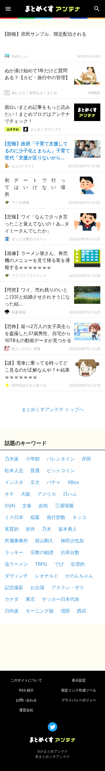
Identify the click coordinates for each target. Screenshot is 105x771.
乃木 (46, 529)
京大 (35, 482)
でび (59, 564)
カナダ (12, 599)
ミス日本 (14, 517)
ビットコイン (61, 470)
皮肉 (43, 505)
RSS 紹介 (26, 690)
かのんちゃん (79, 576)
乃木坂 (12, 459)
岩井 (30, 529)
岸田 (86, 459)
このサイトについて (26, 680)
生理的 (78, 564)
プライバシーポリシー (78, 700)
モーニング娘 (40, 611)
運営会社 (26, 710)
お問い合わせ (26, 700)
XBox (73, 482)
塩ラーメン (16, 564)
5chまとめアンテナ (52, 751)
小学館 (33, 459)
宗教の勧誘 (42, 552)
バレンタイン (61, 459)
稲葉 (35, 517)
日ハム (70, 494)
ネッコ (79, 517)
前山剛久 (44, 541)
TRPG (41, 564)
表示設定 (79, 680)
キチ (9, 494)
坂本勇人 (67, 529)
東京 (30, 599)
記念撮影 (14, 587)
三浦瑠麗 (64, 505)
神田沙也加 (72, 541)
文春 (27, 505)
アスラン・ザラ (67, 587)
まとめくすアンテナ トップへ (53, 409)
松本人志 (14, 470)
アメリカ (46, 494)
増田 (65, 611)
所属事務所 (16, 541)
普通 (35, 470)
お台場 (37, 587)
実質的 (12, 529)
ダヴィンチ (16, 576)
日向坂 (12, 611)
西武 (81, 611)
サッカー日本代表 (60, 599)
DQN (10, 505)
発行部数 (56, 517)
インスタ (14, 482)
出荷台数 (70, 552)
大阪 (25, 494)
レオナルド (46, 576)
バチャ (54, 482)
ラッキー (14, 552)
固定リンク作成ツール (78, 690)
